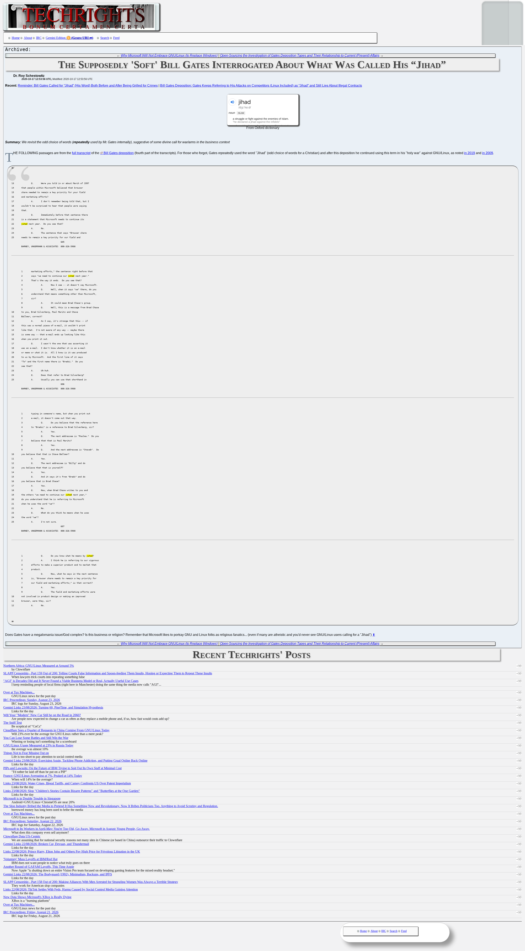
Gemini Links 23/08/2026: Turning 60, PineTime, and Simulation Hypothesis (53, 707)
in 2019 (469, 153)
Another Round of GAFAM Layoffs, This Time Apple (38, 866)
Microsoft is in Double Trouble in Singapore (31, 798)
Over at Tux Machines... (19, 692)
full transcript (81, 153)
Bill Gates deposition (119, 153)
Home (16, 38)
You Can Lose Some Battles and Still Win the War (35, 738)
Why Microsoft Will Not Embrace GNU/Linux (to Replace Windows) (169, 55)
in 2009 (487, 153)
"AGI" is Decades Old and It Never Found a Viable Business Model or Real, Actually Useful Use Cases (70, 681)
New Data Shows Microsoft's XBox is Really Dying (37, 897)
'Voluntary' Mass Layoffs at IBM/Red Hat (30, 859)
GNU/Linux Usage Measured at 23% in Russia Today (38, 745)
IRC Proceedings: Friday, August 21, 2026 (30, 912)
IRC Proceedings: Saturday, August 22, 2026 (32, 821)
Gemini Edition (56, 38)
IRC (39, 38)
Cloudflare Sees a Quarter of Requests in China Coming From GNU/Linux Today (56, 730)
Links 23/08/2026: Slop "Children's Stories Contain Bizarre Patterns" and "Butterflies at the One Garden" (71, 791)
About (28, 38)
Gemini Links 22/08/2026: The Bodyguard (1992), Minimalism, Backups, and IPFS (57, 874)
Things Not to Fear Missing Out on (26, 753)
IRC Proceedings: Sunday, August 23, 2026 (31, 700)
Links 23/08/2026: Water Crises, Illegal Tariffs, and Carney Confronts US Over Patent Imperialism (67, 783)
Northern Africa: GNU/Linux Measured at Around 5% (38, 665)
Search (104, 38)
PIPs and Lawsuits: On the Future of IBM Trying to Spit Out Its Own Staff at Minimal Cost (62, 768)
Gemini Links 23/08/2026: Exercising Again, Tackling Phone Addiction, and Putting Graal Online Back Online (75, 760)
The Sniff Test (12, 722)
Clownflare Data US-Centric (21, 836)
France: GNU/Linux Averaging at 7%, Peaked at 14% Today (42, 775)
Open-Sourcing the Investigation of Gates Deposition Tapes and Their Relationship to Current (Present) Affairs (299, 55)
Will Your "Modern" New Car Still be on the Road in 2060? (42, 715)
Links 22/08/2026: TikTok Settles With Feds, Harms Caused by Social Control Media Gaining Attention (70, 889)
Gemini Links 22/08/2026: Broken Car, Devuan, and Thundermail (46, 844)
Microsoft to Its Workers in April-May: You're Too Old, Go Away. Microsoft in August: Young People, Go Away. (76, 829)
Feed (116, 38)
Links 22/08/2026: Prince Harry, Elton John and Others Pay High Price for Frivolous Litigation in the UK (71, 851)
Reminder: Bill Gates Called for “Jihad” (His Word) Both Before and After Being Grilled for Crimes (88, 85)
